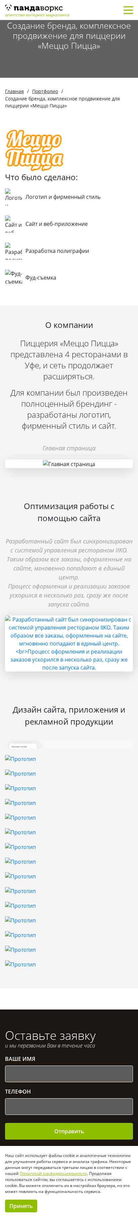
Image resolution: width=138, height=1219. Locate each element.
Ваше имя (20, 1059)
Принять (21, 1206)
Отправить (69, 1131)
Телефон (18, 1091)
